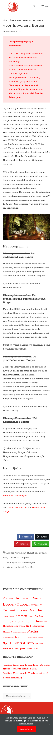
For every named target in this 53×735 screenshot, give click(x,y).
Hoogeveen (29, 622)
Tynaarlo (39, 643)
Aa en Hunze (14, 598)
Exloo (31, 616)
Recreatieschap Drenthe (35, 638)
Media (32, 631)
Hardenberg (7, 622)
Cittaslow (20, 552)
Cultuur (23, 611)
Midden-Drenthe (8, 638)
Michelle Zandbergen (15, 495)
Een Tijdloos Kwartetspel (20, 562)
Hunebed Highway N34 (17, 626)
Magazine (38, 626)
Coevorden (10, 610)
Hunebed (32, 552)
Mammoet (7, 632)
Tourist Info (23, 643)
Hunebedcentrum (17, 507)
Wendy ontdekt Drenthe (20, 567)
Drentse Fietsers (8, 616)
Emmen (21, 616)
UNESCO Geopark (19, 557)
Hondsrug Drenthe (18, 622)
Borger (10, 552)
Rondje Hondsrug (12, 677)
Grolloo (39, 616)
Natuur (20, 637)
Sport (7, 643)
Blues (28, 599)
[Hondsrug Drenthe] (12, 6)
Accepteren (26, 729)
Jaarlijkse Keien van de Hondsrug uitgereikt (26, 673)
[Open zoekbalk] (33, 6)
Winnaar (32, 648)
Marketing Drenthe (19, 632)
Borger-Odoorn (16, 604)
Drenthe (35, 610)
